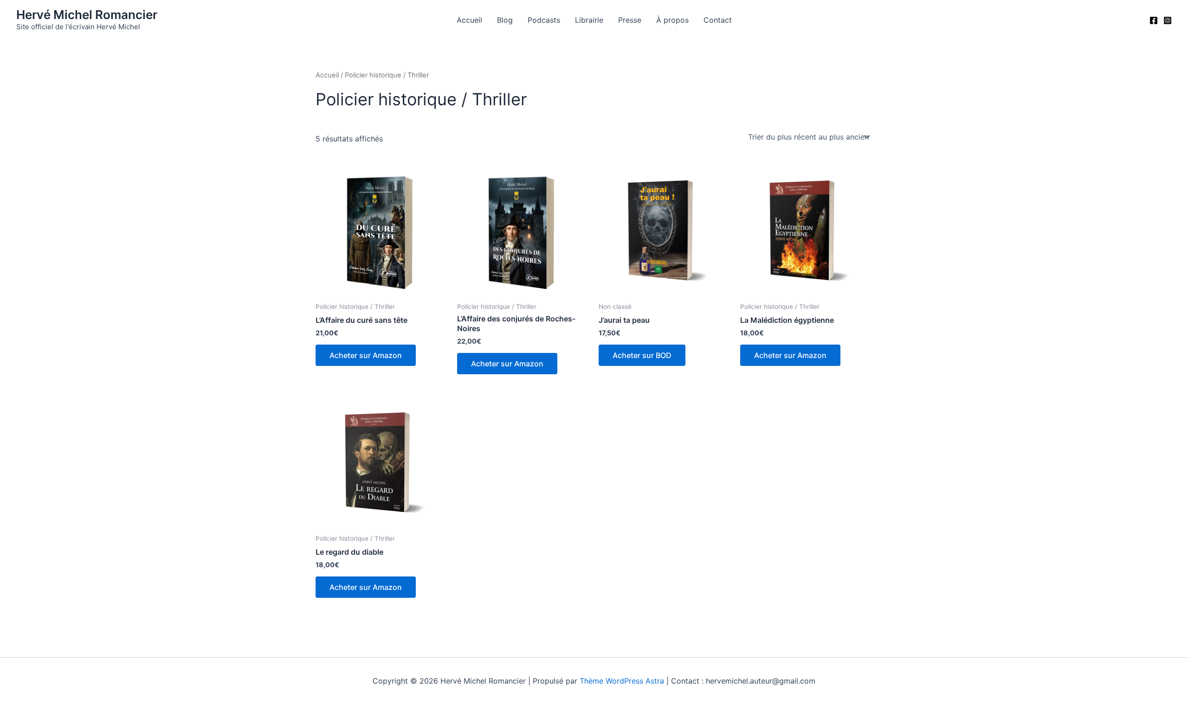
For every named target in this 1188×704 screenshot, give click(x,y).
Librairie (589, 20)
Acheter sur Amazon (365, 355)
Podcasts (544, 20)
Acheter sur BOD (642, 355)
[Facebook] (1153, 20)
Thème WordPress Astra (622, 680)
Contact (718, 20)
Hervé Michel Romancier (86, 14)
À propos (672, 20)
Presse (629, 20)
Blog (505, 20)
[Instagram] (1167, 20)
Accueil (469, 20)
